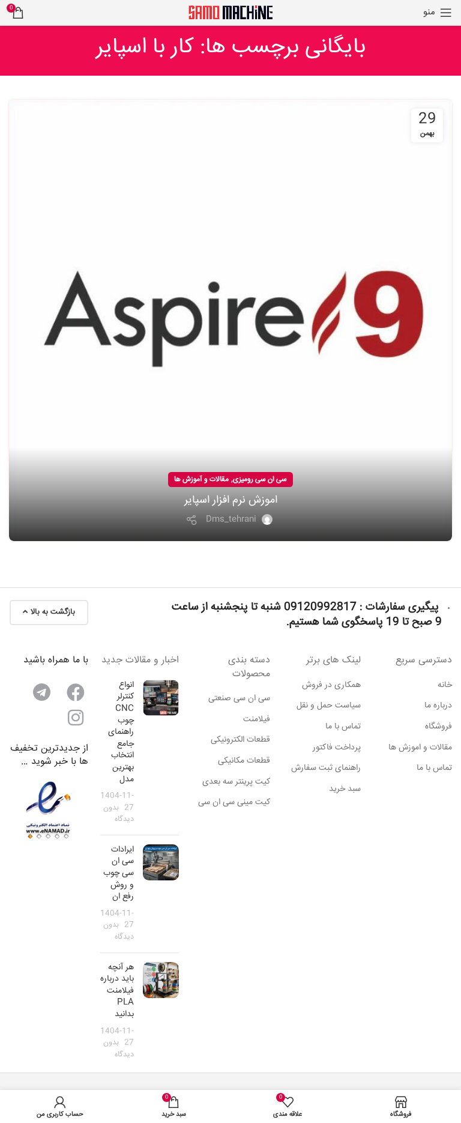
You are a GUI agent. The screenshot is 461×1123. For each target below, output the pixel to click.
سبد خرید (345, 790)
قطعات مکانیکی (244, 761)
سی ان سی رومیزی (260, 479)
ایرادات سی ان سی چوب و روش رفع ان (118, 873)
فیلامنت (256, 720)
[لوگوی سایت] (230, 12)
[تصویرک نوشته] (161, 753)
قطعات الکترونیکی (240, 740)
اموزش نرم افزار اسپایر (230, 500)
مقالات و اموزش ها (420, 748)
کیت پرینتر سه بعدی (236, 782)
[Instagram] (75, 717)
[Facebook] (75, 692)
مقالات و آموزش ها (201, 479)
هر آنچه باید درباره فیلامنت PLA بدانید (117, 991)
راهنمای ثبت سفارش (326, 769)
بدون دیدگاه (118, 814)
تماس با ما (434, 769)
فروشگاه (438, 727)
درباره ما (438, 706)
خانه (445, 686)
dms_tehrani (231, 519)
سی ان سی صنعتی (239, 699)
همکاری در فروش (331, 686)
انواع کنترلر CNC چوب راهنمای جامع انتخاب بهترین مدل (121, 732)
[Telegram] (42, 692)
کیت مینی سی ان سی (234, 803)
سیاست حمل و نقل (329, 706)
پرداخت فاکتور (337, 748)
